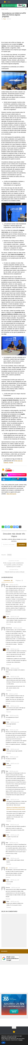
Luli (6, 869)
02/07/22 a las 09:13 (14, 584)
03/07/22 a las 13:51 (15, 903)
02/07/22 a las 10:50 (15, 706)
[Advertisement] (14, 31)
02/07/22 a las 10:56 (14, 757)
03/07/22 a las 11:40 (16, 889)
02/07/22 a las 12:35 (15, 859)
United (6, 9)
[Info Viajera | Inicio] (9, 2)
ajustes (20, 1040)
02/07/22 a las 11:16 (15, 800)
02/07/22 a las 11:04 (15, 749)
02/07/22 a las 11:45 (14, 825)
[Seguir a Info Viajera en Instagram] (12, 953)
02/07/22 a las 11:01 (15, 649)
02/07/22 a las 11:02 (14, 772)
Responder (8, 613)
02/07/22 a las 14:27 (13, 869)
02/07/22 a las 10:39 (14, 716)
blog (2, 9)
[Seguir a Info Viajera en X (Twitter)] (17, 953)
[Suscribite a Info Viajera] (24, 953)
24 (26, 9)
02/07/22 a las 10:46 (14, 730)
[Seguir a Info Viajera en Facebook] (19, 953)
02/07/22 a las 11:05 (15, 616)
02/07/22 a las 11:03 (15, 722)
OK (3, 1042)
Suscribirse (22, 544)
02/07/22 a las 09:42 (15, 668)
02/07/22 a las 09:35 (18, 628)
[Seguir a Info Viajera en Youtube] (14, 953)
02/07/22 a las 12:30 (15, 836)
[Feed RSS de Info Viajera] (26, 953)
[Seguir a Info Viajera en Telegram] (21, 953)
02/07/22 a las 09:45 (13, 694)
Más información (11, 494)
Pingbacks (19, 580)
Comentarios (8, 580)
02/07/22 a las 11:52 (14, 843)
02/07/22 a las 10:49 (15, 676)
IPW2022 (9, 554)
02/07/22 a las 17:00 (15, 881)
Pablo (4, 19)
